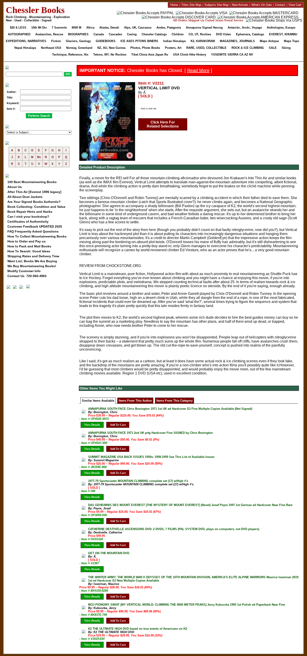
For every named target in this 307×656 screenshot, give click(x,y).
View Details (92, 424)
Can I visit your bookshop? (28, 216)
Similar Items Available (98, 400)
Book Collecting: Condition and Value (36, 206)
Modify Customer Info (24, 271)
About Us (14, 187)
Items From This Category (174, 400)
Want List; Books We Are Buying (32, 261)
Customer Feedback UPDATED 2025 (34, 226)
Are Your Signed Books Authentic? (34, 202)
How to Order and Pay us (26, 241)
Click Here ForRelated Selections (163, 124)
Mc (39, 157)
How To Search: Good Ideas (28, 251)
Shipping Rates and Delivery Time (33, 256)
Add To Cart (118, 424)
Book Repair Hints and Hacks (29, 211)
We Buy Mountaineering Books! (31, 266)
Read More (198, 70)
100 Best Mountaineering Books (32, 182)
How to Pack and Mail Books (29, 246)
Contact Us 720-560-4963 (27, 276)
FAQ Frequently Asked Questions (33, 231)
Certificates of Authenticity (28, 221)
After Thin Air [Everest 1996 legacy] (34, 192)
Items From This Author (135, 400)
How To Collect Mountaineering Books (37, 236)
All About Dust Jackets (24, 197)
